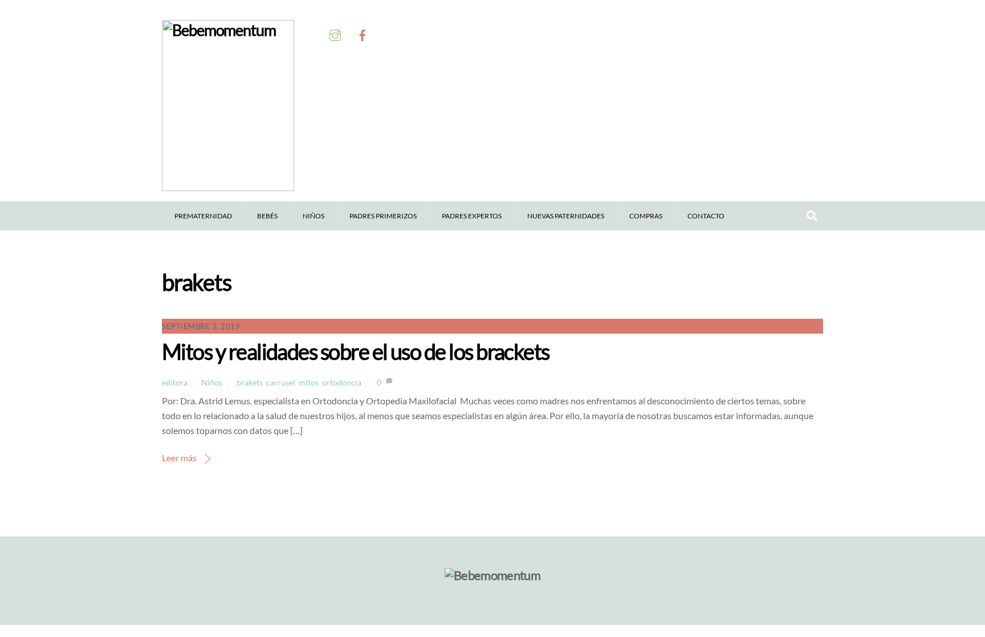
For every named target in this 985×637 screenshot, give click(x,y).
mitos (309, 382)
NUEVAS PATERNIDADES (565, 216)
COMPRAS (645, 216)
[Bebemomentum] (228, 185)
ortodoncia (341, 382)
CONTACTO (705, 216)
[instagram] (335, 35)
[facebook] (362, 35)
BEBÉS (267, 216)
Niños (211, 382)
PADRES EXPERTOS (472, 216)
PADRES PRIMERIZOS (383, 216)
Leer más (179, 457)
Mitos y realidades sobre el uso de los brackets (356, 351)
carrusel (280, 382)
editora (175, 382)
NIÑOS (313, 216)
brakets (250, 382)
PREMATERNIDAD (203, 216)
